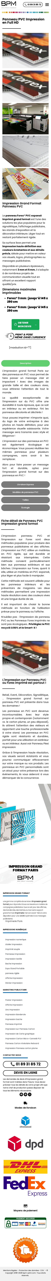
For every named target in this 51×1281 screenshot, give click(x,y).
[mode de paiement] (25, 1222)
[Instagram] (29, 1094)
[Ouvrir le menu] (47, 4)
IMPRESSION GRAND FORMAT (16, 893)
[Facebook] (21, 1094)
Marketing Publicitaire (15, 989)
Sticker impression (14, 983)
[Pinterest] (25, 1094)
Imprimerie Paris (13, 921)
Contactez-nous (12, 1055)
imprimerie (19, 913)
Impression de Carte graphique (19, 1033)
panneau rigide (12, 973)
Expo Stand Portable (14, 968)
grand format (22, 219)
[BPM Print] (11, 4)
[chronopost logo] (25, 1122)
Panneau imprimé (13, 1024)
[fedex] (25, 1186)
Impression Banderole (15, 1014)
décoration (9, 233)
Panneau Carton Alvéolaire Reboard (22, 1043)
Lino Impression (12, 1009)
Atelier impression (13, 944)
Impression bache (13, 1019)
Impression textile (13, 958)
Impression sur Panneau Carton (20, 1029)
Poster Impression (13, 1000)
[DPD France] (25, 1143)
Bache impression (13, 963)
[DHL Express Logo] (25, 1167)
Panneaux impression (15, 954)
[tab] (25, 363)
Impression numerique (15, 939)
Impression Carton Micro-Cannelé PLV (23, 1038)
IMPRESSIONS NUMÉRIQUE (14, 929)
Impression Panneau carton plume (21, 1048)
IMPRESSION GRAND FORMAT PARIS (25, 868)
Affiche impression (14, 978)
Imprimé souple (12, 949)
